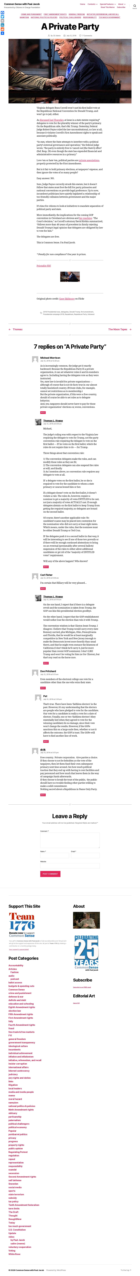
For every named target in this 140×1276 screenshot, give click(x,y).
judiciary (13, 1074)
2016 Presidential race (51, 312)
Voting (12, 1250)
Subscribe (121, 7)
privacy (12, 1138)
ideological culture (18, 1046)
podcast (15, 979)
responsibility (90, 17)
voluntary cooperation (20, 1247)
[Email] (2, 21)
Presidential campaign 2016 (53, 314)
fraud (11, 1028)
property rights (16, 1145)
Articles (13, 969)
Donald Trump (74, 312)
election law (15, 1011)
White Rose (14, 1254)
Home (82, 4)
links (11, 1081)
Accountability (16, 965)
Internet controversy (19, 1071)
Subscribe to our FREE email (82, 987)
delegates (65, 312)
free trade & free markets (21, 1032)
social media (15, 1187)
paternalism (15, 1120)
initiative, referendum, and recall (103, 14)
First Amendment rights (55, 14)
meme (12, 1095)
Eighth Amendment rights (22, 1007)
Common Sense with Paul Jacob (22, 4)
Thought (13, 1215)
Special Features (107, 4)
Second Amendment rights (22, 1176)
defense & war (16, 996)
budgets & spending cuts (21, 986)
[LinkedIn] (2, 25)
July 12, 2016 (71, 36)
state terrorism (16, 1194)
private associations (89, 160)
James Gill (76, 1003)
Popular (12, 1131)
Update (12, 1233)
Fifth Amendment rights (21, 1014)
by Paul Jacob (18, 1240)
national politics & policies (44, 17)
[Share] (2, 33)
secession (14, 1173)
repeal (12, 1159)
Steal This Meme (108, 7)
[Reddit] (2, 29)
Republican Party (80, 314)
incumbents (14, 1049)
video (11, 1237)
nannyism (24, 17)
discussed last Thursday (51, 120)
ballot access (15, 982)
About (120, 4)
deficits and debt (17, 1000)
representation (16, 1162)
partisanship (15, 1117)
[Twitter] (2, 17)
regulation (14, 1155)
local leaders (15, 1088)
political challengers (70, 17)
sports (12, 1191)
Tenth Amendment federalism (24, 1205)
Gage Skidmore (67, 298)
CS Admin (57, 36)
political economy (18, 1127)
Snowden (13, 1184)
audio (11, 976)
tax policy (13, 1201)
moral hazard (15, 1099)
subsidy (13, 1198)
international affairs (18, 1067)
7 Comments (87, 36)
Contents (91, 4)
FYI (10, 1035)
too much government (109, 17)
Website (43, 862)
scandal (13, 1169)
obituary (13, 1113)
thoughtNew (15, 1219)
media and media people (21, 1092)
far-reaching (85, 218)
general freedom (77, 14)
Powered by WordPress (56, 1270)
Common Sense (17, 989)
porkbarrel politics (18, 1134)
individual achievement (20, 1053)
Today (12, 1222)
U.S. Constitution (17, 1230)
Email (73, 851)
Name (43, 851)
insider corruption (18, 1063)
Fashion (15, 972)
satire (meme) (18, 1243)
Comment (44, 831)
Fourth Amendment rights (22, 1025)
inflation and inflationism (21, 1056)
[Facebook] (2, 13)
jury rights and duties (20, 1078)
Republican (69, 314)
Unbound (91, 314)
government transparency (22, 1042)
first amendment (87, 312)
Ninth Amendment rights (21, 1109)
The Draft (13, 1212)
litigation (13, 1085)
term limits (14, 1208)
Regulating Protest (18, 1152)
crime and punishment (31, 14)
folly (11, 1021)
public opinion (16, 1148)
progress (13, 1141)
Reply (43, 412)
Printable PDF (44, 265)
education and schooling (21, 1003)
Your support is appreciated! (19, 949)
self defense (15, 1180)
